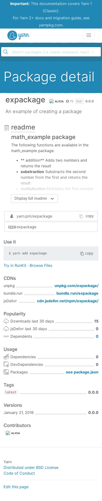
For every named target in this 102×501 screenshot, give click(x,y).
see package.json (82, 372)
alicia (59, 101)
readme (23, 127)
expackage (26, 226)
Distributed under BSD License (31, 467)
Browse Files (41, 265)
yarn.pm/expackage (34, 216)
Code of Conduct (19, 473)
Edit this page (16, 486)
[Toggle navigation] (89, 35)
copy (90, 216)
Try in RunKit (15, 265)
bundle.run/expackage (77, 293)
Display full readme (30, 198)
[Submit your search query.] (5, 52)
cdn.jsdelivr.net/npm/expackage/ (67, 300)
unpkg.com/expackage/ (76, 285)
